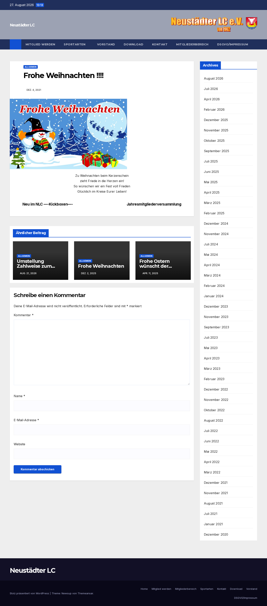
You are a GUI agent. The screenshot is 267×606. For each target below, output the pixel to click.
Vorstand (106, 44)
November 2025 (216, 130)
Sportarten (75, 44)
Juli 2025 (211, 161)
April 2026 (212, 99)
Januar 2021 (213, 524)
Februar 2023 (214, 379)
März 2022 (212, 472)
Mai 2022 (211, 451)
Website (19, 444)
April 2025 (212, 192)
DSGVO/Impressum (232, 44)
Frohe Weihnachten (101, 266)
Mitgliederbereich (192, 44)
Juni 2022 (211, 441)
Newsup (67, 593)
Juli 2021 (210, 514)
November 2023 (216, 317)
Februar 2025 (214, 213)
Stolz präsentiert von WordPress (30, 593)
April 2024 (212, 265)
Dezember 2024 (216, 223)
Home (144, 588)
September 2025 (216, 151)
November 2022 (216, 400)
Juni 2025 (211, 172)
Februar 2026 (214, 109)
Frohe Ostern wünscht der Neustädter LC (156, 266)
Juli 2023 (211, 337)
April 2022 (212, 462)
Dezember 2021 (216, 483)
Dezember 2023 (216, 306)
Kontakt (160, 44)
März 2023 (212, 369)
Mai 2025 (211, 182)
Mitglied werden (40, 44)
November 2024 (216, 234)
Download (133, 44)
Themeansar (85, 593)
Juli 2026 (211, 89)
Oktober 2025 (214, 141)
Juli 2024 (211, 244)
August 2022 (213, 420)
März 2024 (212, 275)
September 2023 (216, 327)
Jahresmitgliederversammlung (154, 204)
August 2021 (213, 503)
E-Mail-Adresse (26, 420)
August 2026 (213, 78)
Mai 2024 (211, 255)
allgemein (31, 67)
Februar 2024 (214, 286)
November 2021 (216, 493)
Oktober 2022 (214, 410)
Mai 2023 (211, 348)
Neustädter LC (22, 25)
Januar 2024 (214, 296)
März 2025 (212, 203)
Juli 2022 (211, 431)
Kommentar (24, 315)
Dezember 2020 (216, 534)
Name (19, 396)
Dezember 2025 (216, 120)
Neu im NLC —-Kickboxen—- (47, 204)
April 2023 (212, 358)
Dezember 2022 (216, 389)
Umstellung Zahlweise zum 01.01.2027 (34, 266)
